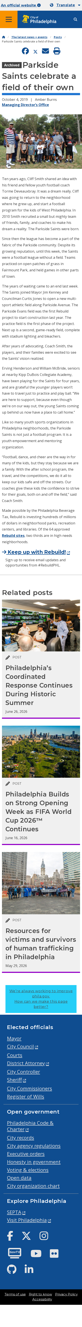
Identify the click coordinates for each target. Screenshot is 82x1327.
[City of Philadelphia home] (40, 19)
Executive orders (26, 1153)
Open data (19, 1177)
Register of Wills (25, 1096)
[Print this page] (57, 51)
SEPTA (14, 1212)
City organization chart (33, 1185)
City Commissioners (29, 1088)
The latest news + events (29, 37)
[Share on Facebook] (25, 51)
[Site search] (75, 19)
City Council (20, 1046)
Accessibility (42, 1299)
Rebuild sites (13, 535)
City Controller (23, 1071)
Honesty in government (34, 1161)
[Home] (3, 37)
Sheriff (14, 1079)
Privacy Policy (66, 1294)
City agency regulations (34, 1145)
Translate (65, 5)
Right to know (40, 1294)
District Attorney (26, 1063)
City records (20, 1137)
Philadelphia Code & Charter (30, 1126)
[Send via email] (45, 51)
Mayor (14, 1038)
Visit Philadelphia (27, 1220)
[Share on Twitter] (35, 51)
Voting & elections (28, 1169)
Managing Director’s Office (25, 104)
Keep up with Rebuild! (36, 552)
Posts (58, 37)
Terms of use (15, 1294)
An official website (19, 5)
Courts (14, 1055)
